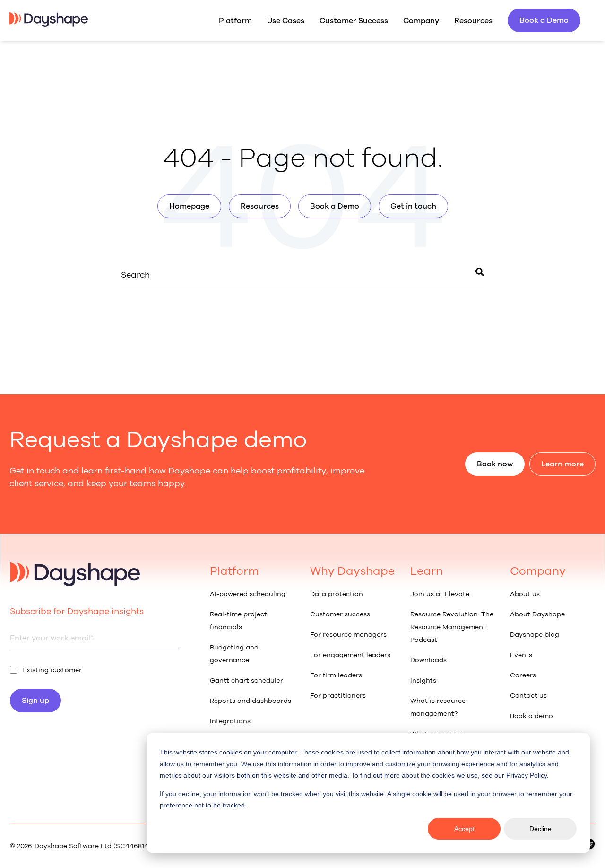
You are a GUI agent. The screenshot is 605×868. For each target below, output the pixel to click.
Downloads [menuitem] (428, 660)
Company (421, 20)
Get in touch (413, 206)
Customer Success (354, 20)
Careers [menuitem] (523, 675)
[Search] (479, 274)
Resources (473, 20)
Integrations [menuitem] (230, 721)
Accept (464, 829)
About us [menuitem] (525, 594)
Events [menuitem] (521, 655)
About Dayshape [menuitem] (537, 614)
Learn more (562, 463)
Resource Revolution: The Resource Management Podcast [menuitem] (451, 627)
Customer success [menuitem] (340, 614)
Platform (235, 20)
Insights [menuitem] (423, 680)
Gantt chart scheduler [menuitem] (246, 680)
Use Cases (285, 20)
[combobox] (302, 275)
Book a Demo (544, 20)
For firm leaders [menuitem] (336, 675)
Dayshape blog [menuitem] (534, 635)
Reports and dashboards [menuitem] (250, 701)
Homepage (189, 206)
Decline (540, 829)
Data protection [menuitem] (336, 594)
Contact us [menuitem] (528, 696)
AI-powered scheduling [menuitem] (247, 594)
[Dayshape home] (48, 24)
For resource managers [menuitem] (348, 635)
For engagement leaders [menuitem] (350, 655)
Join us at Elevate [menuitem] (439, 594)
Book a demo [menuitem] (531, 716)
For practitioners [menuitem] (338, 696)
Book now (495, 463)
